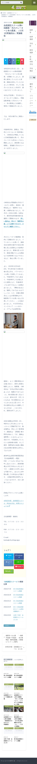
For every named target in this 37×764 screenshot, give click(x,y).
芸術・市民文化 (31, 60)
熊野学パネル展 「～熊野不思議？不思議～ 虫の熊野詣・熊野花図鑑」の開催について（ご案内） (14, 639)
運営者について (31, 87)
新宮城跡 (31, 51)
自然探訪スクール (11, 582)
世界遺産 (31, 38)
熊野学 (31, 31)
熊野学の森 (13, 760)
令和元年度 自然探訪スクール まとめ (13, 648)
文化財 (31, 44)
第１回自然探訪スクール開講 (18, 602)
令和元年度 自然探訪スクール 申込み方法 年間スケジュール (14, 503)
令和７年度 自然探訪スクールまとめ (18, 617)
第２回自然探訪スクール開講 (18, 596)
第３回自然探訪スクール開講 (18, 590)
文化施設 (31, 69)
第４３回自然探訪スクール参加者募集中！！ (18, 609)
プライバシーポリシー (31, 100)
